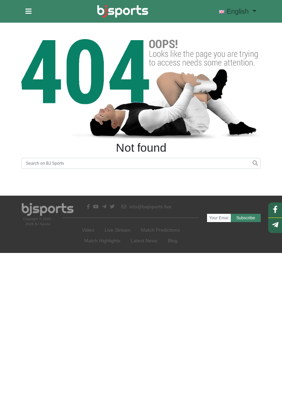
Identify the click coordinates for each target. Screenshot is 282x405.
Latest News (144, 240)
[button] (28, 11)
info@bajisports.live (150, 206)
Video (88, 230)
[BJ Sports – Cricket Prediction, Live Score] (123, 11)
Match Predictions (160, 230)
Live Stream (118, 230)
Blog (172, 240)
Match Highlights (102, 240)
